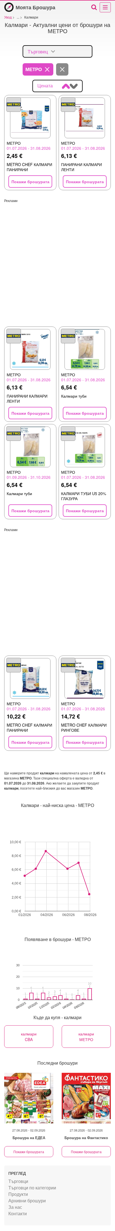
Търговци (18, 1181)
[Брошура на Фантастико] (86, 1098)
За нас (15, 1207)
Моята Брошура (35, 7)
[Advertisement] (57, 261)
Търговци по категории (32, 1187)
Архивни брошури (27, 1200)
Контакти (17, 1213)
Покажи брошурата (28, 1151)
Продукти (18, 1194)
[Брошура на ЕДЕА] (28, 1098)
